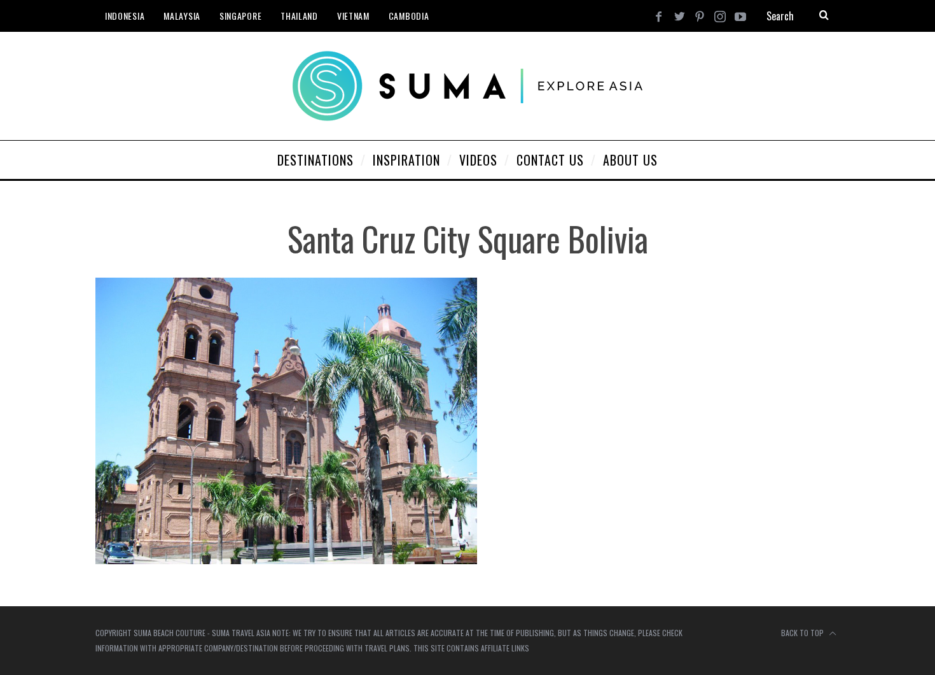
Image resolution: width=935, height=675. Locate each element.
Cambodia (409, 15)
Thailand (299, 15)
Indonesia (124, 15)
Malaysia (181, 15)
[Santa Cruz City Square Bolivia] (286, 560)
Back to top (803, 632)
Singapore (240, 15)
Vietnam (353, 15)
